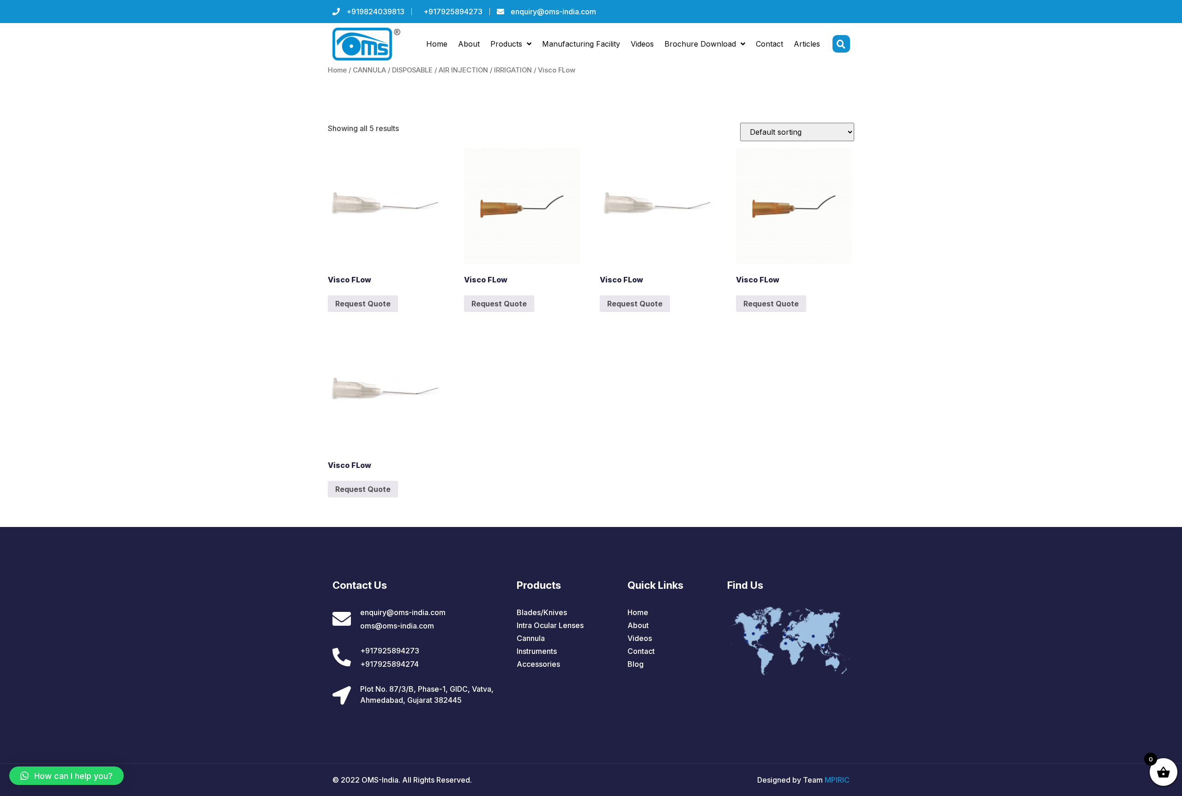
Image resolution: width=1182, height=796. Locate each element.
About (469, 43)
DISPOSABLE (412, 70)
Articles (807, 43)
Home (436, 43)
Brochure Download (700, 43)
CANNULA (369, 70)
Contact (769, 43)
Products (506, 43)
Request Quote (363, 303)
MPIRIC (837, 779)
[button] (66, 775)
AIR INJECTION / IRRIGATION (485, 70)
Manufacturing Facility (581, 43)
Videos (642, 43)
